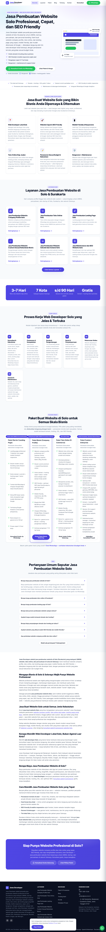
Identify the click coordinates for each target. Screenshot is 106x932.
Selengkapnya (13, 231)
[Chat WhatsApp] (102, 928)
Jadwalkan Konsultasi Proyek (89, 537)
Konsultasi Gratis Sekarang (44, 863)
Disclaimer (97, 929)
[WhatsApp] (11, 920)
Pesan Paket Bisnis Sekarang (41, 537)
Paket (50, 3)
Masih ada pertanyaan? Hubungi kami (53, 643)
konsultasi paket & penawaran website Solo (57, 728)
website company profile (41, 712)
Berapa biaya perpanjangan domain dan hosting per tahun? (39, 623)
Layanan (42, 3)
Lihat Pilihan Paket (66, 863)
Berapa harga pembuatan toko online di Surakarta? (37, 598)
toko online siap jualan (58, 712)
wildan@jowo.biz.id (84, 896)
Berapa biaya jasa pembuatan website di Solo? (35, 581)
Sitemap (78, 929)
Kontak (69, 3)
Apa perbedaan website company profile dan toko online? (39, 636)
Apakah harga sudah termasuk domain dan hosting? (37, 617)
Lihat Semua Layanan (52, 269)
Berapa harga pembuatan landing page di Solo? (36, 604)
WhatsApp (94, 3)
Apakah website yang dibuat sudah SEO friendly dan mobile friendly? (42, 630)
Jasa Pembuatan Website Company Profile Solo (17, 216)
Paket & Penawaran (63, 890)
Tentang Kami (62, 896)
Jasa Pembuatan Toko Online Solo (51, 216)
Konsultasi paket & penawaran (63, 779)
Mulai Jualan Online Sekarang (65, 537)
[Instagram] (7, 920)
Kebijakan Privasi (63, 903)
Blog (55, 3)
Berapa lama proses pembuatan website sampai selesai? (39, 611)
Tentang (62, 3)
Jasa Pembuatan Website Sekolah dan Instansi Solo (50, 247)
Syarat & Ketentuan (87, 929)
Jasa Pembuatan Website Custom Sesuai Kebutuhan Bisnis (20, 247)
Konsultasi (80, 3)
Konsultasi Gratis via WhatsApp (22, 68)
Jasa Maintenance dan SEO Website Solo (82, 247)
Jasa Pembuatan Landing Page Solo (84, 216)
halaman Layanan (27, 728)
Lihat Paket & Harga (46, 68)
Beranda (34, 3)
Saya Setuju (37, 927)
